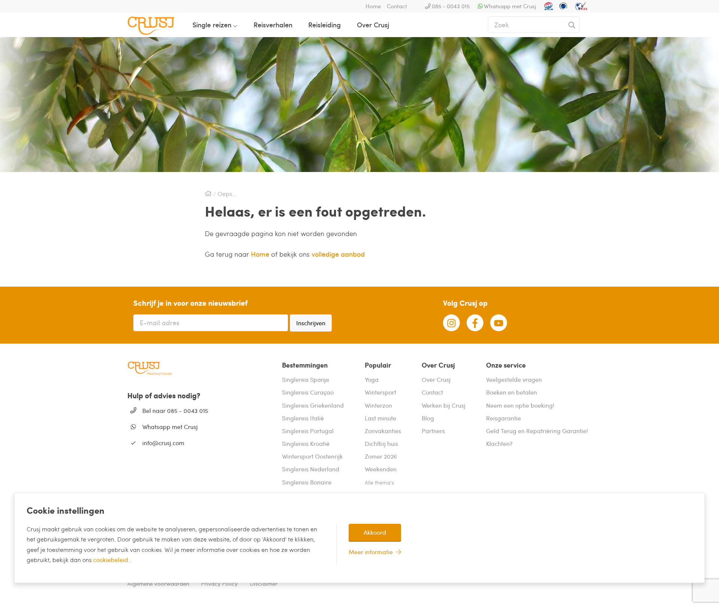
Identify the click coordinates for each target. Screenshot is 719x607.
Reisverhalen (273, 24)
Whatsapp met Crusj (510, 6)
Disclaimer (263, 583)
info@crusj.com (163, 443)
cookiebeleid (111, 560)
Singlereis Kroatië (306, 443)
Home (373, 6)
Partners (433, 431)
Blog (428, 418)
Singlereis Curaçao (308, 392)
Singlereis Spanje (305, 379)
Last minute (380, 418)
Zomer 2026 (381, 456)
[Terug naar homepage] (156, 24)
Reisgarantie (503, 418)
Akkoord (375, 532)
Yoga (372, 379)
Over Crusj (373, 24)
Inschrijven (310, 323)
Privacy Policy (219, 583)
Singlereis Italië (303, 418)
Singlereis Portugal (308, 431)
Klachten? (499, 443)
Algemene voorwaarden (158, 583)
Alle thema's (379, 482)
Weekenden (381, 469)
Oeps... (227, 194)
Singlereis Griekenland (313, 405)
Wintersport (380, 392)
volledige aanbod (338, 254)
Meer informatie (371, 552)
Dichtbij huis (381, 443)
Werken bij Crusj (443, 405)
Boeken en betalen (511, 392)
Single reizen (211, 24)
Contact (397, 6)
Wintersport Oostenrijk (312, 456)
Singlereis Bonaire (306, 482)
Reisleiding (324, 24)
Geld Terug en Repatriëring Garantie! (537, 431)
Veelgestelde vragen (514, 379)
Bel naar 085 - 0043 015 (175, 410)
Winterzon (378, 405)
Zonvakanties (383, 431)
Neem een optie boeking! (520, 405)
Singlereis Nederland (310, 469)
